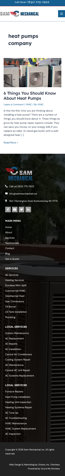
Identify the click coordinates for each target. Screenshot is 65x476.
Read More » (11, 142)
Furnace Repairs (14, 391)
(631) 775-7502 (38, 2)
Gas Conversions (14, 301)
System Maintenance (17, 333)
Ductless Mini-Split (15, 285)
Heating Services (14, 280)
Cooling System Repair (17, 359)
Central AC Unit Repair (17, 370)
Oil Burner (10, 306)
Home (8, 227)
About (8, 232)
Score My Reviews (50, 468)
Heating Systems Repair (18, 407)
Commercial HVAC (15, 290)
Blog (7, 253)
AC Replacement (14, 338)
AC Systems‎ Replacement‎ (19, 375)
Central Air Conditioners (18, 354)
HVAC (29, 104)
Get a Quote (12, 258)
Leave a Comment (14, 104)
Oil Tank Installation (16, 311)
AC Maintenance (14, 365)
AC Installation (13, 349)
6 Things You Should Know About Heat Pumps (30, 95)
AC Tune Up (11, 412)
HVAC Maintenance (16, 423)
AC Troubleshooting (16, 418)
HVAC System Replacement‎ (20, 428)
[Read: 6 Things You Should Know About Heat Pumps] (32, 72)
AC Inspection (13, 433)
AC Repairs (11, 343)
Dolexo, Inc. (44, 464)
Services (10, 237)
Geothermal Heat (14, 296)
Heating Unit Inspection (18, 402)
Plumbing (10, 317)
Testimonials (12, 243)
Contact (9, 248)
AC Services (11, 274)
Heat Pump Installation (17, 396)
